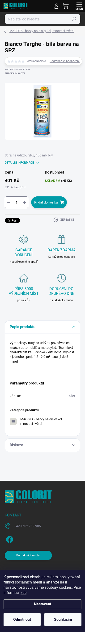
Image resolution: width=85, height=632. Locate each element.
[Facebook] (9, 538)
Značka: (15, 73)
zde (23, 592)
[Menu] (79, 6)
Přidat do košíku (46, 202)
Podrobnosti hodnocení (65, 61)
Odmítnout (22, 619)
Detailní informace (19, 162)
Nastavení (42, 604)
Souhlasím (63, 619)
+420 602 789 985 (27, 526)
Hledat (74, 19)
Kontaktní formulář (28, 555)
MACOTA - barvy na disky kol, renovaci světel (41, 421)
